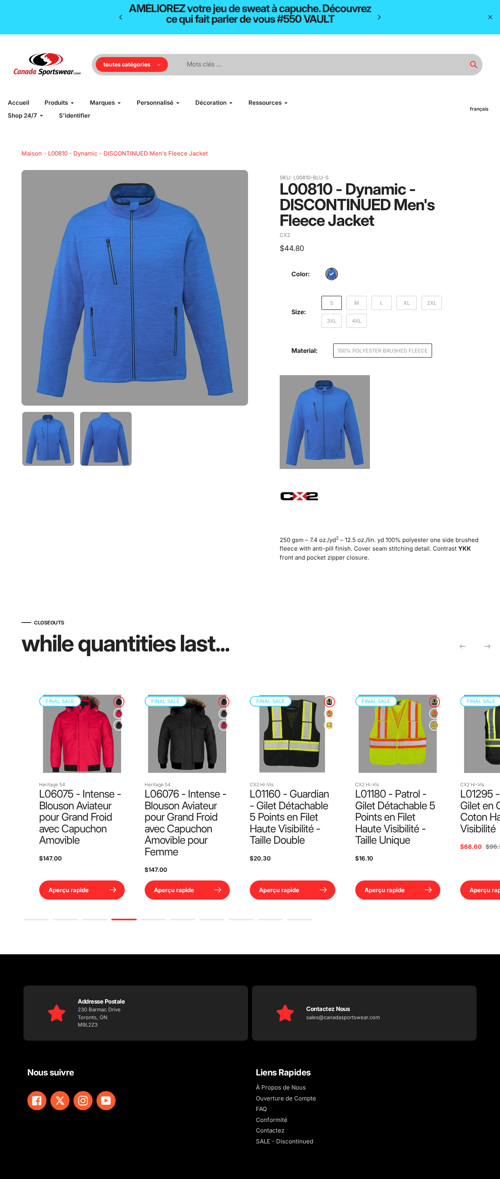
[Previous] (121, 17)
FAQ (261, 1109)
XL (407, 303)
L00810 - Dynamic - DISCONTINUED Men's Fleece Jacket (128, 153)
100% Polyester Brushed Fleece (383, 350)
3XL (331, 321)
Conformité (272, 1120)
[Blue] (331, 274)
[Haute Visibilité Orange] (323, 713)
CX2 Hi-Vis (256, 784)
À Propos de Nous (281, 1087)
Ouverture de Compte (286, 1098)
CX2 (285, 235)
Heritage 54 (47, 784)
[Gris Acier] (113, 725)
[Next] (379, 17)
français (479, 109)
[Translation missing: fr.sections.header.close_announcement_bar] (490, 17)
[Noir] (113, 701)
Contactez (270, 1130)
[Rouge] (113, 713)
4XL (356, 321)
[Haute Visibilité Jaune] (323, 725)
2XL (431, 303)
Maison (31, 153)
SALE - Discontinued (284, 1141)
